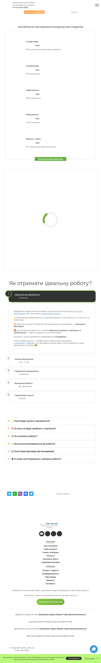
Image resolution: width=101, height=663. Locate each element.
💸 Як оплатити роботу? (24, 436)
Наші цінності (50, 549)
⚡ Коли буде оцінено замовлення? (30, 421)
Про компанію (50, 546)
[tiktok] (47, 533)
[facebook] (53, 533)
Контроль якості (50, 559)
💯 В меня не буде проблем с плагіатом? (33, 428)
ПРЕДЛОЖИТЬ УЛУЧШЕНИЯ (50, 602)
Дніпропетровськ (77, 614)
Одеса (52, 614)
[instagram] (59, 533)
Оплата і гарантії (50, 570)
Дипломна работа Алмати (39, 636)
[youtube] (41, 533)
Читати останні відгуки (50, 159)
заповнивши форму (51, 313)
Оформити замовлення (34, 12)
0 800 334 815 (51, 524)
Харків (59, 614)
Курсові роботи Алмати (40, 622)
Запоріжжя (43, 614)
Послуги (50, 555)
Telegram (31, 343)
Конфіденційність (50, 574)
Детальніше (90, 658)
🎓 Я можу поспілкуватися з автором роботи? (36, 459)
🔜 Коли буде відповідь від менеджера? (33, 451)
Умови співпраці (50, 552)
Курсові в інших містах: (26, 614)
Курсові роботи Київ (62, 622)
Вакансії (50, 580)
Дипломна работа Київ (63, 636)
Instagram (20, 343)
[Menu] (97, 5)
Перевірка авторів (50, 562)
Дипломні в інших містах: (26, 628)
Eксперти (50, 583)
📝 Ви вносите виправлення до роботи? (33, 444)
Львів (65, 614)
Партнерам (50, 577)
